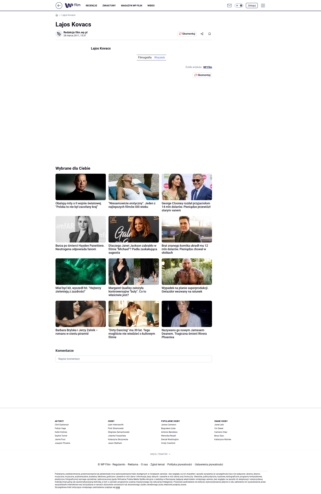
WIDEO (151, 5)
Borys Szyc (219, 436)
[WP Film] (75, 5)
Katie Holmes (61, 432)
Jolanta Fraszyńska (117, 436)
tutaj (118, 487)
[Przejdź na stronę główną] (59, 8)
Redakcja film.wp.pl (75, 32)
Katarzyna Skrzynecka (118, 439)
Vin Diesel (218, 428)
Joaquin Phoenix (62, 443)
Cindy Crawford (168, 443)
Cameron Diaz (220, 432)
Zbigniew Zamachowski (118, 432)
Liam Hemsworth (116, 425)
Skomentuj (188, 33)
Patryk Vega (60, 428)
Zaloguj (252, 5)
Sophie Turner (61, 436)
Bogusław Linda (168, 428)
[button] (239, 6)
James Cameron (168, 425)
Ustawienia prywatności (208, 464)
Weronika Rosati (168, 436)
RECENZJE (91, 5)
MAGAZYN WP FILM (131, 5)
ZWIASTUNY (109, 5)
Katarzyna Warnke (222, 439)
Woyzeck (159, 57)
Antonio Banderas (169, 432)
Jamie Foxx (60, 439)
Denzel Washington (170, 439)
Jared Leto (219, 425)
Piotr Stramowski (116, 428)
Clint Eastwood (62, 425)
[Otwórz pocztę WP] (229, 5)
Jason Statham (115, 443)
